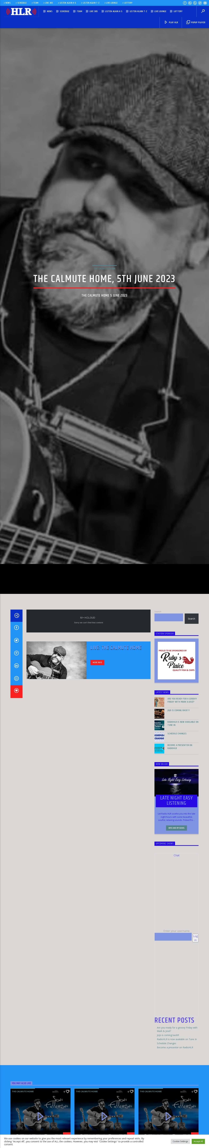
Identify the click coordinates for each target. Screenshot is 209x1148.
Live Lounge (112, 3)
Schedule (22, 3)
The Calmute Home (104, 289)
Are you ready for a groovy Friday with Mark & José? (182, 747)
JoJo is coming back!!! (179, 756)
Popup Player (198, 22)
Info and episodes (176, 874)
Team (36, 3)
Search (157, 657)
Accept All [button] (198, 1141)
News (8, 3)
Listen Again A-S (68, 3)
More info (97, 709)
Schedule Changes (177, 780)
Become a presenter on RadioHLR (180, 793)
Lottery (128, 3)
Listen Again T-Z (91, 3)
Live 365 (49, 3)
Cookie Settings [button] (180, 1141)
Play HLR (173, 22)
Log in (195, 984)
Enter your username (176, 977)
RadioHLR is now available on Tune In (183, 770)
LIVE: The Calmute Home (116, 694)
